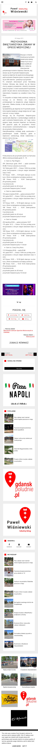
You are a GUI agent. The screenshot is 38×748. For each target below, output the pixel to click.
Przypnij (13, 319)
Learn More (16, 746)
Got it (24, 746)
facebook (9, 546)
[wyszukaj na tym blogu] (36, 2)
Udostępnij (13, 315)
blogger (19, 546)
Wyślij (27, 319)
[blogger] (28, 2)
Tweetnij (26, 315)
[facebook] (25, 2)
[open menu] (2, 2)
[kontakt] (31, 2)
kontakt (28, 546)
